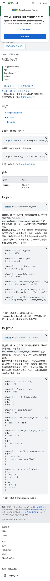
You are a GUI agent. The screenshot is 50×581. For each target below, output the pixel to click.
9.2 (11, 91)
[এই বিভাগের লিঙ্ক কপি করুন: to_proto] (15, 328)
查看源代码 (27, 86)
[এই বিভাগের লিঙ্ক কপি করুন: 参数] (9, 172)
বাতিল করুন (25, 30)
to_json (10, 117)
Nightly (5, 91)
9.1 (15, 91)
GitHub (4, 535)
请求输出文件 (29, 97)
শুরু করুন (25, 36)
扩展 (11, 54)
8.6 (27, 91)
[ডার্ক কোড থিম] (46, 137)
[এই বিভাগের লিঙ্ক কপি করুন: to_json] (14, 197)
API (17, 54)
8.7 (23, 91)
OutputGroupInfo (14, 113)
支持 (4, 546)
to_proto (11, 122)
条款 (4, 569)
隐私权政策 (12, 569)
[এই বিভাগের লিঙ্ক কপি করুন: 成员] (10, 106)
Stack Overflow (8, 558)
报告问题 (9, 86)
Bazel (4, 54)
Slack (4, 554)
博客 (4, 531)
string (8, 206)
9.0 (19, 91)
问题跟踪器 (6, 550)
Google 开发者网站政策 (29, 512)
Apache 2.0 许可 (37, 510)
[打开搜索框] (33, 3)
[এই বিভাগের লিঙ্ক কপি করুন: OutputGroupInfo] (26, 131)
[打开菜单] (4, 3)
